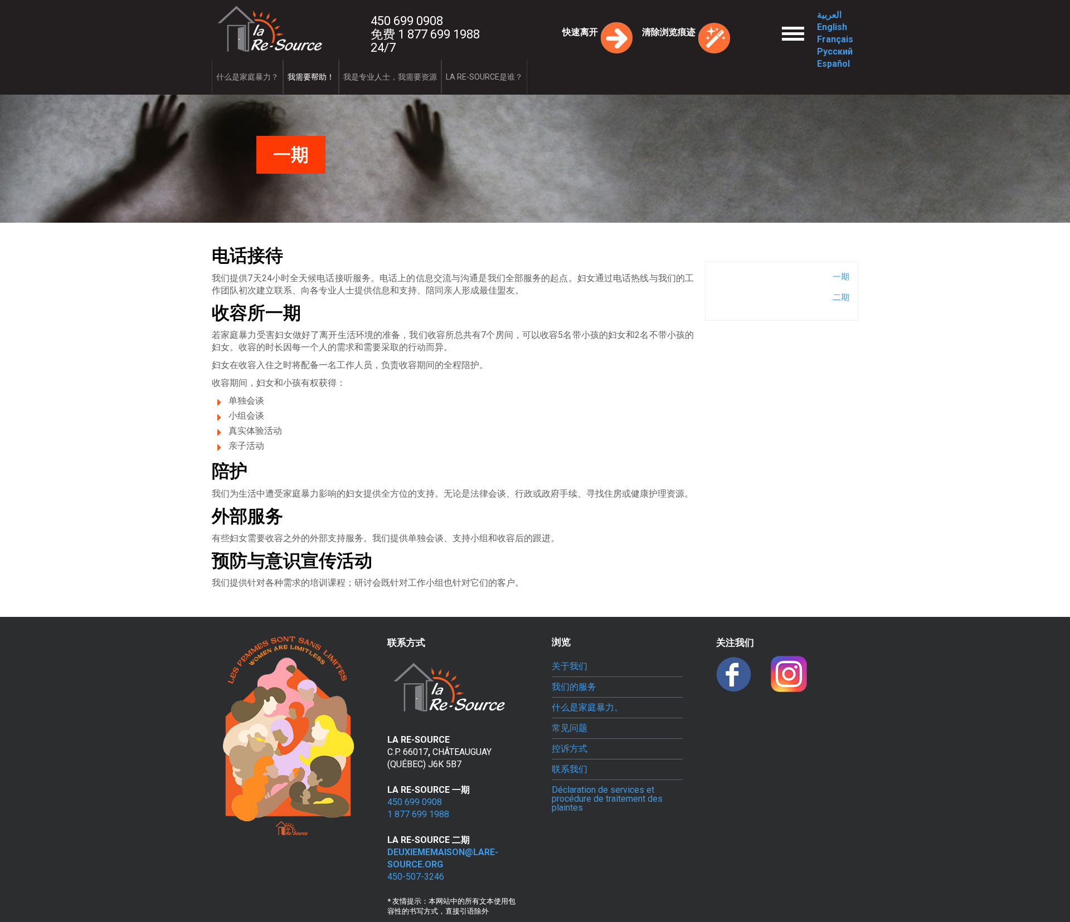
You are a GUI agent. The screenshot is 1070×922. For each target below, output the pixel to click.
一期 (841, 277)
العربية (829, 14)
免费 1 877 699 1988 (425, 34)
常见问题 (569, 728)
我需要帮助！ (311, 76)
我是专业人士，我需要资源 (390, 76)
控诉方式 (569, 748)
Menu (793, 23)
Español (833, 63)
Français (835, 39)
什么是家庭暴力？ (247, 76)
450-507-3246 (415, 876)
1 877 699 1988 (418, 814)
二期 (841, 297)
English (832, 27)
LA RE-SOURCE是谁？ (484, 76)
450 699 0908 (407, 21)
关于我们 (569, 666)
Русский (835, 51)
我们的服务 (574, 687)
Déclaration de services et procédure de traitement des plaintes (607, 799)
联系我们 (569, 769)
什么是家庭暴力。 (587, 707)
